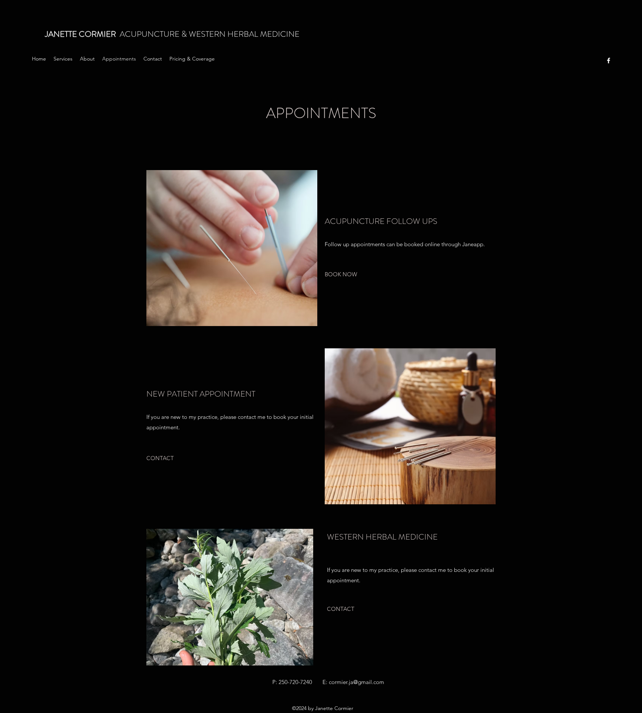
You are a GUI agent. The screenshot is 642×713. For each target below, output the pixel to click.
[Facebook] (608, 60)
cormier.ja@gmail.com (356, 682)
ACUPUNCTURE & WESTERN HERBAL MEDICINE (173, 34)
